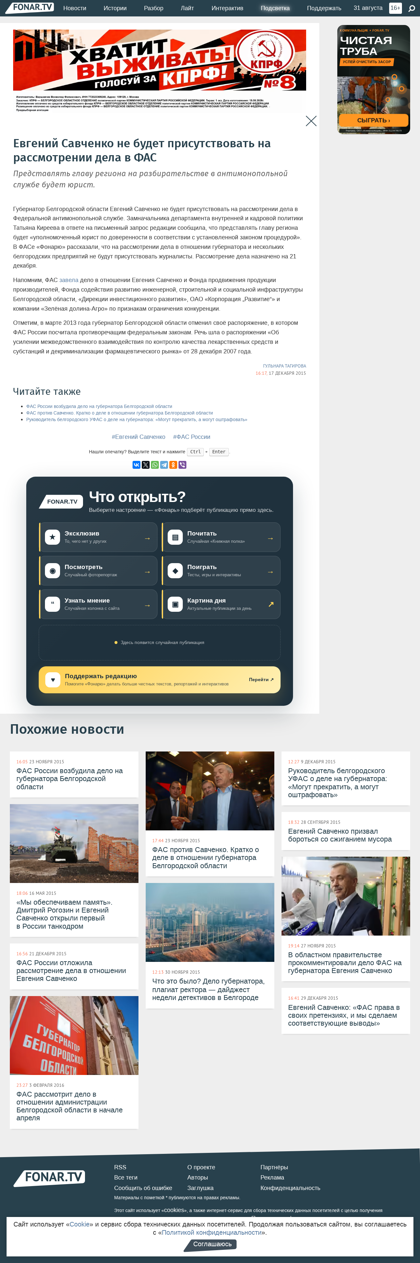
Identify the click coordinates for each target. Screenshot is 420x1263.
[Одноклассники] (173, 465)
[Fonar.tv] (29, 8)
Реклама (272, 1177)
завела (68, 280)
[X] (146, 465)
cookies (174, 1210)
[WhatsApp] (155, 465)
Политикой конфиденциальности (212, 1232)
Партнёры (274, 1167)
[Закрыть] (311, 121)
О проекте (201, 1167)
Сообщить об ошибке (143, 1188)
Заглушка (200, 1188)
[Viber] (182, 465)
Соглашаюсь (212, 1244)
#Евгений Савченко (138, 437)
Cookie (80, 1224)
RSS (120, 1167)
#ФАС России (191, 437)
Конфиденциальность (290, 1188)
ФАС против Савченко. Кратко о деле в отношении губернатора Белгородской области (119, 413)
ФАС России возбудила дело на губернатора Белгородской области (99, 406)
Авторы (197, 1177)
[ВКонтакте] (136, 465)
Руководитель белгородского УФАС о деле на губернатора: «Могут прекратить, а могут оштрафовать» (136, 420)
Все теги (125, 1177)
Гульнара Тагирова (284, 366)
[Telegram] (164, 465)
